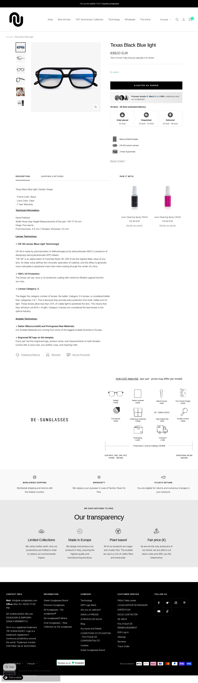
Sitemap (122, 637)
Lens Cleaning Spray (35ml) (134, 217)
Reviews (122, 641)
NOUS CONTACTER (128, 614)
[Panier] (190, 19)
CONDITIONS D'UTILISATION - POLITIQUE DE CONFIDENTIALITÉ (96, 637)
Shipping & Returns (52, 176)
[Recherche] (177, 19)
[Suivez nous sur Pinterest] (184, 603)
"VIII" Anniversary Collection (89, 19)
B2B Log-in (123, 632)
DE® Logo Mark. (89, 605)
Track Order (123, 646)
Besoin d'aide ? (117, 161)
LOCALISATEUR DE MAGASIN (133, 605)
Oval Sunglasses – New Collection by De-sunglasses (58, 624)
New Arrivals (64, 19)
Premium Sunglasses (54, 605)
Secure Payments (81, 354)
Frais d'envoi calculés (133, 57)
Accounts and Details (91, 628)
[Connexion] (183, 19)
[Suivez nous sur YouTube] (159, 611)
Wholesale (130, 19)
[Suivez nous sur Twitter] (167, 603)
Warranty (56, 354)
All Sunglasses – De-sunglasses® (54, 611)
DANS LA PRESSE (90, 614)
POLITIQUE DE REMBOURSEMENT (127, 625)
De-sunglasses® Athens (55, 618)
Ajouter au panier (134, 225)
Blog (83, 623)
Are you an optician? (91, 609)
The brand (145, 19)
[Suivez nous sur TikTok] (167, 611)
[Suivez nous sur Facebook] (159, 603)
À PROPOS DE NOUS (91, 619)
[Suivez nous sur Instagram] (176, 603)
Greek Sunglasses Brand (56, 600)
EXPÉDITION (124, 609)
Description (23, 176)
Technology (114, 19)
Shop (50, 19)
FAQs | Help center (127, 600)
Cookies (84, 645)
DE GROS (122, 619)
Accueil (9, 37)
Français (164, 19)
